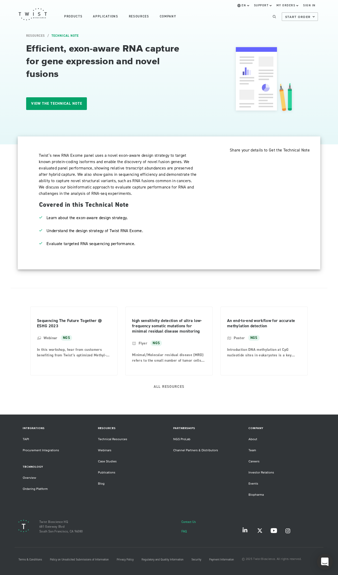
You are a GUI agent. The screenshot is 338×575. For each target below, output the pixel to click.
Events (253, 484)
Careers (254, 461)
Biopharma (256, 495)
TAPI (26, 439)
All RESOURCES (169, 387)
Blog (101, 484)
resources (139, 17)
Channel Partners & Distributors (195, 450)
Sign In (309, 5)
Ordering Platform (35, 489)
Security (196, 560)
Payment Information (221, 560)
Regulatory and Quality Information (163, 560)
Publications (106, 473)
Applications (105, 17)
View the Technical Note (56, 103)
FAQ (184, 531)
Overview (29, 478)
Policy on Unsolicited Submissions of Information (79, 560)
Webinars (104, 450)
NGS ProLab (181, 439)
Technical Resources (112, 439)
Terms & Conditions (30, 560)
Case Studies (107, 461)
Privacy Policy (125, 560)
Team (252, 450)
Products (73, 17)
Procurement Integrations (41, 450)
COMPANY (168, 17)
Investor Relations (261, 473)
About (252, 439)
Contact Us (188, 522)
